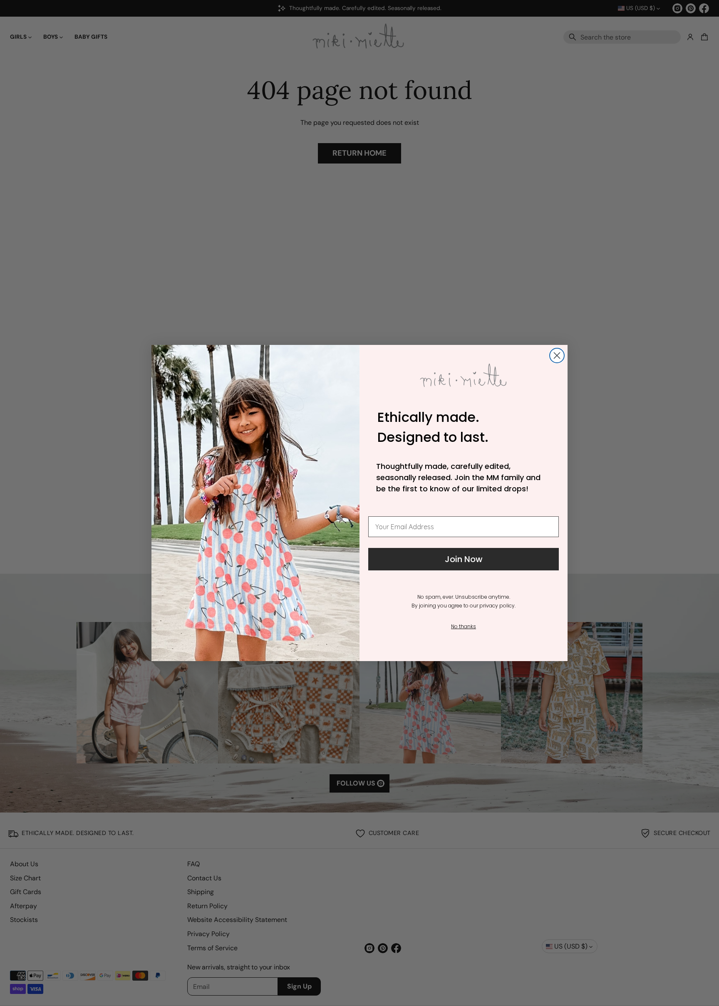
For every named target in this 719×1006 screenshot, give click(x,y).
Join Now (464, 559)
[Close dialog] (557, 355)
